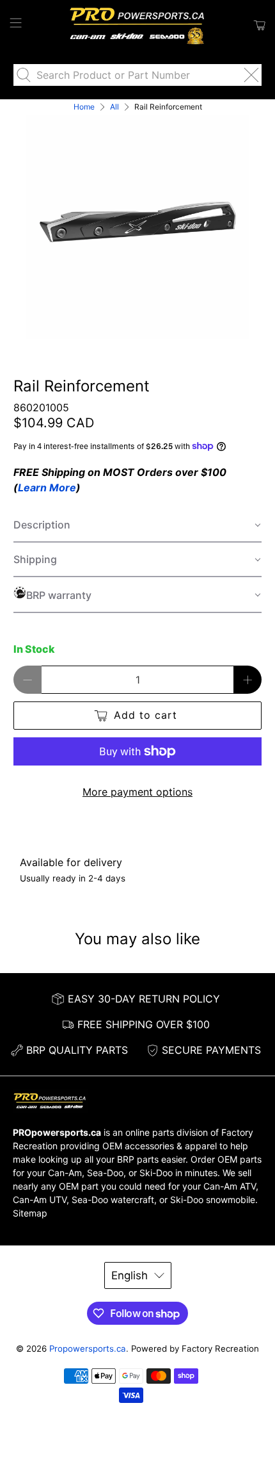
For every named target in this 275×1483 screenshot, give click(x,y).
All (114, 107)
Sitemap (30, 1213)
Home (84, 107)
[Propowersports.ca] (138, 25)
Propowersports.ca (87, 1348)
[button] (137, 525)
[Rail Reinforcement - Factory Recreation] (137, 227)
